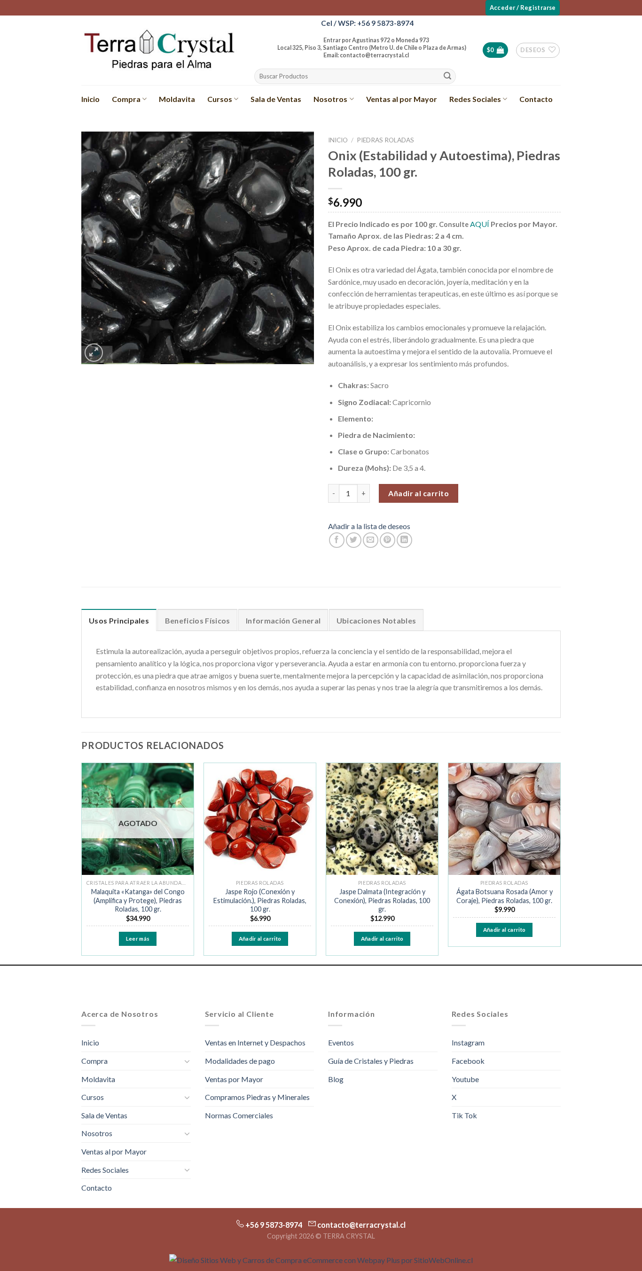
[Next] (560, 863)
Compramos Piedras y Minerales (257, 1096)
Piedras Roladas (385, 140)
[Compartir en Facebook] (336, 540)
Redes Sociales (475, 98)
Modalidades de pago (240, 1060)
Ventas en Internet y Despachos (255, 1042)
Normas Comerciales (239, 1115)
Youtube (465, 1079)
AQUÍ (479, 223)
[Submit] (447, 77)
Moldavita (177, 98)
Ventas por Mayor (234, 1079)
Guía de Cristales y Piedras (371, 1060)
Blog (336, 1079)
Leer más (138, 939)
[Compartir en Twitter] (353, 540)
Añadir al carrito (418, 493)
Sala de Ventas (276, 98)
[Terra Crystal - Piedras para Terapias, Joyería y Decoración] (159, 50)
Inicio (90, 98)
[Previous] (82, 863)
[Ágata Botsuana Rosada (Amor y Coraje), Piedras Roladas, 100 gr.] (504, 819)
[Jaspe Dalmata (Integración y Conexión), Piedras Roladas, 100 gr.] (382, 819)
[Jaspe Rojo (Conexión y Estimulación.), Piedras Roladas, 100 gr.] (260, 819)
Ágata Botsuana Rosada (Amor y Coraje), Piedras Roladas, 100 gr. (504, 896)
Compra (126, 98)
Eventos (341, 1042)
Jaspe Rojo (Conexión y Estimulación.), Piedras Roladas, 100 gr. (259, 900)
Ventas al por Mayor (401, 98)
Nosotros (330, 98)
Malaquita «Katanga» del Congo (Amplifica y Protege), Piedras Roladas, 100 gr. (138, 900)
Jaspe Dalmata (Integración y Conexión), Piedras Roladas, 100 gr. (382, 900)
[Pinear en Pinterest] (387, 540)
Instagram (468, 1042)
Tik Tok (464, 1115)
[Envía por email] (370, 540)
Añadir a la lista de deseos (369, 526)
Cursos (219, 98)
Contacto (536, 98)
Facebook (468, 1060)
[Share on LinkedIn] (404, 540)
